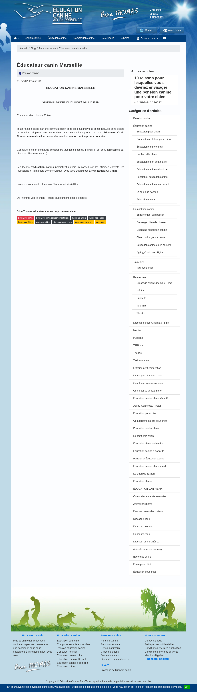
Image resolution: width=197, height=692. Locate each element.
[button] (16, 38)
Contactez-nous (153, 640)
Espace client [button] (148, 38)
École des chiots (142, 556)
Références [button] (108, 38)
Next (180, 89)
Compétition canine (144, 209)
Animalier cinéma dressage (148, 549)
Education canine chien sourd (153, 184)
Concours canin (142, 534)
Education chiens (146, 199)
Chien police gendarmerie (151, 237)
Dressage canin (142, 519)
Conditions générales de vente (161, 651)
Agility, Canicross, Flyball (150, 252)
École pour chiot (142, 564)
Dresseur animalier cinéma (148, 511)
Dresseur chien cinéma (146, 541)
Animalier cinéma (142, 504)
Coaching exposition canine (152, 230)
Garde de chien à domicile (115, 659)
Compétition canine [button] (84, 38)
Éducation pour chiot (144, 571)
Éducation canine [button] (57, 38)
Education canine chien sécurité (154, 245)
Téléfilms (142, 305)
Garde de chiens (110, 651)
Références (139, 277)
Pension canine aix (111, 644)
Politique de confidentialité (159, 644)
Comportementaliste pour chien (154, 139)
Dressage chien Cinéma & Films (154, 283)
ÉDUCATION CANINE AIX (148, 488)
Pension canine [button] (32, 38)
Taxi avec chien (145, 267)
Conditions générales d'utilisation (163, 648)
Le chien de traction (147, 192)
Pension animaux (110, 648)
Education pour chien (148, 131)
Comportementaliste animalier (149, 496)
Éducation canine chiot (69, 655)
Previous (128, 89)
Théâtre (141, 313)
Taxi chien (138, 262)
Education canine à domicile (152, 169)
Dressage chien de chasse (151, 222)
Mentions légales (154, 655)
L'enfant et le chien (147, 154)
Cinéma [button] (125, 38)
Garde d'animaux (110, 655)
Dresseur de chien (143, 526)
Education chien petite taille (152, 161)
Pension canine (141, 118)
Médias (141, 290)
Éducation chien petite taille (72, 659)
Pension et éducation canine (152, 177)
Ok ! (187, 687)
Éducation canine (142, 126)
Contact (149, 30)
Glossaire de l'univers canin (116, 670)
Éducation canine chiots (150, 146)
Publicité (141, 298)
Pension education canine (71, 648)
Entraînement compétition (150, 214)
